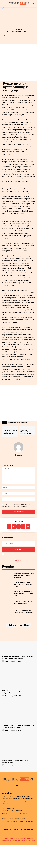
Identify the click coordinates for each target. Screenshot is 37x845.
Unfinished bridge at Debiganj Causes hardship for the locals (10, 432)
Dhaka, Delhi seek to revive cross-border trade (23, 602)
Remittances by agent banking (18, 422)
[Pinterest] (18, 526)
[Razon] (18, 447)
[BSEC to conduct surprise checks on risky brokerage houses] (7, 584)
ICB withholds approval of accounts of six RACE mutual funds (23, 593)
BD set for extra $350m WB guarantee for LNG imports (23, 611)
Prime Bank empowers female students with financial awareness (24, 575)
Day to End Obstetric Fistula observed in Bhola (26, 431)
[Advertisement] (18, 62)
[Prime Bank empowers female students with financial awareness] (7, 575)
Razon (20, 29)
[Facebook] (9, 526)
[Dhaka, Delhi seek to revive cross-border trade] (7, 602)
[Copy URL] (28, 526)
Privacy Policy (25, 554)
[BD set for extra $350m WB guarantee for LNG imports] (7, 611)
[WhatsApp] (23, 526)
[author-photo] (3, 661)
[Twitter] (14, 526)
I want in (17, 549)
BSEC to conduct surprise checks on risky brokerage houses (23, 584)
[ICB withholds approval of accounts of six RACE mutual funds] (7, 593)
